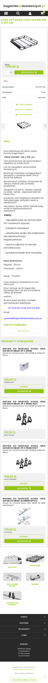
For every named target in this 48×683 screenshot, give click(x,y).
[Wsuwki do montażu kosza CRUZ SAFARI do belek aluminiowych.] (24, 516)
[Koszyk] (42, 13)
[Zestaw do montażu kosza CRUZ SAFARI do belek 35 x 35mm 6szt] (24, 463)
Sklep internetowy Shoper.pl (24, 673)
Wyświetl (24, 387)
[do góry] (44, 676)
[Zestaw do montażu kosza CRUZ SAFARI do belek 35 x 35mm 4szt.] (24, 419)
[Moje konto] (30, 13)
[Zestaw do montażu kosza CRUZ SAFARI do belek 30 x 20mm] (24, 366)
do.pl (24, 6)
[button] (6, 13)
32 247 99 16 (25, 656)
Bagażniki (12, 567)
